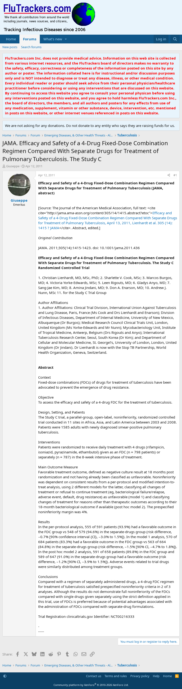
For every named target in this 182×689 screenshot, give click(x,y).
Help (156, 676)
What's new (52, 39)
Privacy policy (140, 676)
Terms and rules (116, 676)
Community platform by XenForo (91, 685)
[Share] (169, 175)
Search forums (31, 47)
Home (11, 39)
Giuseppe (12, 166)
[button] (66, 39)
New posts (9, 47)
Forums (29, 39)
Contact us (93, 676)
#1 (175, 175)
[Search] (175, 39)
